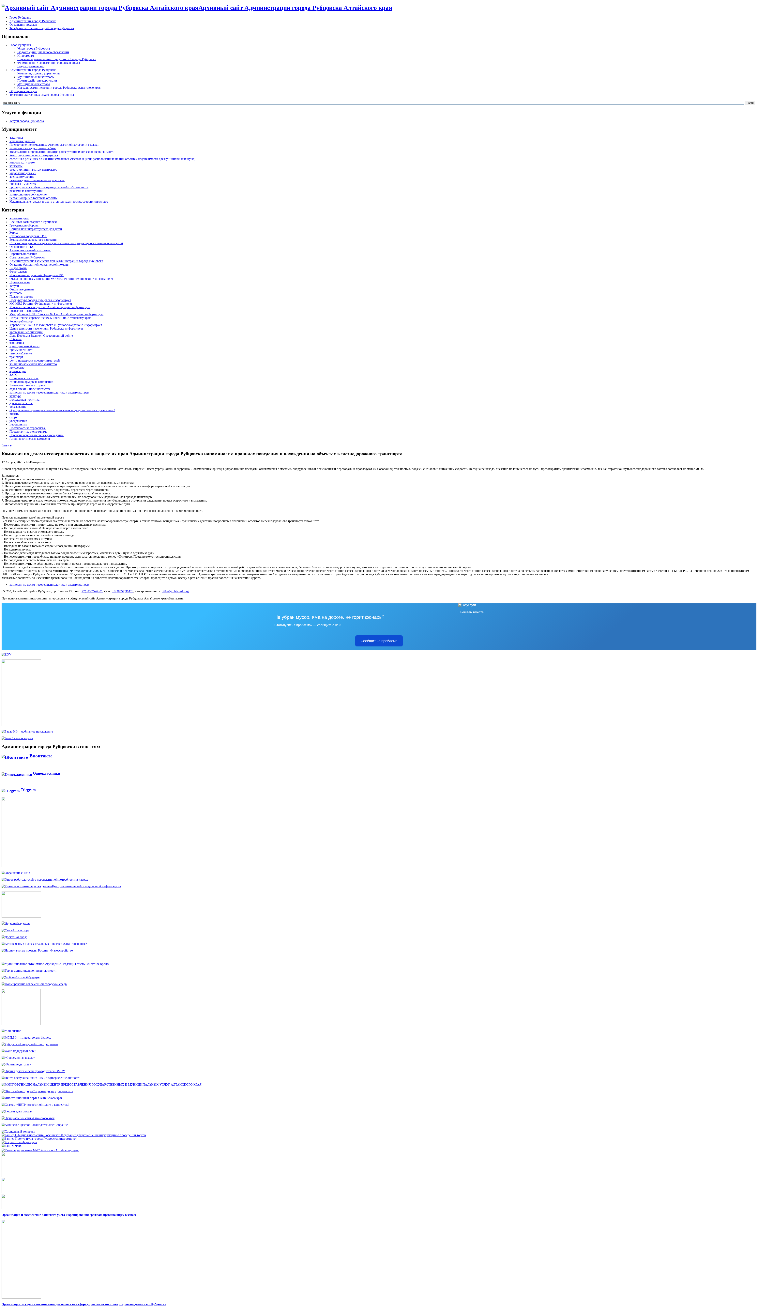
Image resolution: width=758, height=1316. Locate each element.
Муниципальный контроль (35, 77)
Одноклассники (46, 773)
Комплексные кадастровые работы (32, 148)
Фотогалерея (18, 271)
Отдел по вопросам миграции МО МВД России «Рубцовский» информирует (61, 278)
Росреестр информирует (25, 310)
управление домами (22, 173)
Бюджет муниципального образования (43, 52)
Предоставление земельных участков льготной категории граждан (54, 144)
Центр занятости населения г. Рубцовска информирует (46, 328)
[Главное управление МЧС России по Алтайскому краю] (40, 1149)
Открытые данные (21, 289)
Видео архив (18, 268)
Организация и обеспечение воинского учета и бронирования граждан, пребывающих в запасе (69, 1214)
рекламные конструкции (26, 191)
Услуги (14, 285)
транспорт (16, 357)
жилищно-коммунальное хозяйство (33, 364)
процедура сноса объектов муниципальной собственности (48, 187)
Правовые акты (19, 282)
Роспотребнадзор (21, 321)
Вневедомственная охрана (27, 385)
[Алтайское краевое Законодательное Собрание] (35, 1124)
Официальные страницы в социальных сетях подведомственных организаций (62, 410)
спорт (13, 417)
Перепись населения (23, 253)
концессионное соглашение (28, 194)
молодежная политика (24, 399)
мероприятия (18, 424)
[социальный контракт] (18, 1131)
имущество (16, 367)
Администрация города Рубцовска (32, 21)
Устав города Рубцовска (33, 48)
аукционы (16, 137)
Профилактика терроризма (27, 428)
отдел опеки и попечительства (30, 389)
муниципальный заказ (24, 346)
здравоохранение (21, 403)
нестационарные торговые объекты (33, 198)
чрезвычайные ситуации (26, 332)
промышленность (21, 349)
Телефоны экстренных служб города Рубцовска (41, 28)
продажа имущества (23, 183)
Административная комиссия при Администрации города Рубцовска (56, 261)
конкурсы (16, 166)
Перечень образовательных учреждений (36, 435)
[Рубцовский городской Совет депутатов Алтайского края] (30, 1044)
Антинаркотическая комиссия (29, 438)
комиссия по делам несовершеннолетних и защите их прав (49, 392)
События (15, 339)
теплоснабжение (20, 353)
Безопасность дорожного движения (33, 239)
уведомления (18, 421)
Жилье (13, 232)
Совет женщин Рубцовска (27, 257)
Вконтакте (40, 755)
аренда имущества (21, 176)
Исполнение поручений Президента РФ (36, 275)
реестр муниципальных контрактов (33, 169)
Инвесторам (25, 55)
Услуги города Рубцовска (26, 121)
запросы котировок (22, 162)
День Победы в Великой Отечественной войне (41, 335)
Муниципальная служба (33, 84)
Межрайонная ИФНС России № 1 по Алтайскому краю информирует (56, 314)
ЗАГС (13, 374)
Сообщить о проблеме (379, 641)
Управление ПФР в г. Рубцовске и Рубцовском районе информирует (55, 325)
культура (15, 396)
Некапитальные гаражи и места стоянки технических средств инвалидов (58, 201)
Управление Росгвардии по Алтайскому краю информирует (49, 307)
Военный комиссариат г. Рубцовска (33, 222)
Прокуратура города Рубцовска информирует (40, 300)
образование (17, 406)
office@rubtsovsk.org (175, 591)
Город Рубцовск (20, 17)
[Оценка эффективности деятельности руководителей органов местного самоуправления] (33, 1071)
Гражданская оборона (23, 225)
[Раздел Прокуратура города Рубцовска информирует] (39, 1138)
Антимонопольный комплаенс (30, 250)
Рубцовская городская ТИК (28, 236)
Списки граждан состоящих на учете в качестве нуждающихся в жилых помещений (66, 243)
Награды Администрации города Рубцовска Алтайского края (58, 87)
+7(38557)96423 (122, 591)
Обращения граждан (23, 24)
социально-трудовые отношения (31, 381)
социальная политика (23, 378)
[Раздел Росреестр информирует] (19, 1142)
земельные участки (22, 141)
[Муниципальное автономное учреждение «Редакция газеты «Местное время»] (56, 964)
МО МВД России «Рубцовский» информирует (40, 303)
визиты (14, 413)
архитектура (17, 371)
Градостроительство (30, 66)
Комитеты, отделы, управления (38, 73)
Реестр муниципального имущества (33, 155)
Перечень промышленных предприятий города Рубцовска (56, 59)
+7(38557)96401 (92, 591)
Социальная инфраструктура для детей (35, 229)
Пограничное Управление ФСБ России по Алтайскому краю (50, 317)
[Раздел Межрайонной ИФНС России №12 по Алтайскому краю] (12, 1145)
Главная (7, 445)
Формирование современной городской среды (48, 62)
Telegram (28, 790)
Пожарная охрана (21, 296)
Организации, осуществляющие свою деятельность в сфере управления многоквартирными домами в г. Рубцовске (84, 1304)
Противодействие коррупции (37, 80)
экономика (16, 342)
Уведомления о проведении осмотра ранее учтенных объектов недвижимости (61, 151)
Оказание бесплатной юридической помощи (39, 264)
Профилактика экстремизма (28, 431)
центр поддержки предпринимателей (34, 360)
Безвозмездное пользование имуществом (37, 180)
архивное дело (19, 218)
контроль (15, 293)
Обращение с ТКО (22, 246)
